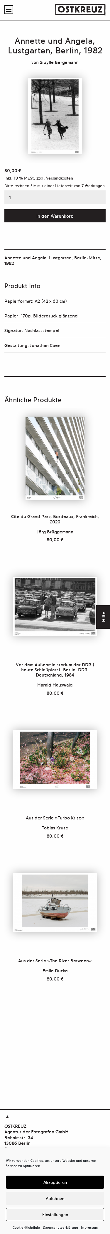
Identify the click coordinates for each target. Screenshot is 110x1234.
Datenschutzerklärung (60, 1227)
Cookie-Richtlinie (26, 1227)
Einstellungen (55, 1214)
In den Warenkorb (55, 215)
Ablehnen (55, 1198)
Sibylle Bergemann (59, 62)
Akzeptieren (55, 1182)
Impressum (89, 1227)
